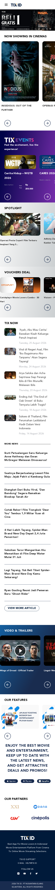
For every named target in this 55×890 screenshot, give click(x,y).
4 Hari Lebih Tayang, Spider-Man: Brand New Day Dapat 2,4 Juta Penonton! (26, 533)
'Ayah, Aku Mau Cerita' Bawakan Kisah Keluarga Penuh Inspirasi (33, 334)
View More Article (22, 608)
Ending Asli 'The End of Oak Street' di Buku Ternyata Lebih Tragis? (33, 401)
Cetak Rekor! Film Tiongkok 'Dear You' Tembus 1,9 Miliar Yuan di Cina (26, 513)
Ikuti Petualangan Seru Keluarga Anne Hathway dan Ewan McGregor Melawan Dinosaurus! (26, 457)
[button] (7, 123)
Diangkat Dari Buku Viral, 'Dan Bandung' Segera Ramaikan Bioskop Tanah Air (24, 493)
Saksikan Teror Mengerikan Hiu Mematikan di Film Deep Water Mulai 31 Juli (25, 554)
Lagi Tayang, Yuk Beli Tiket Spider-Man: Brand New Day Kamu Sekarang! (27, 574)
